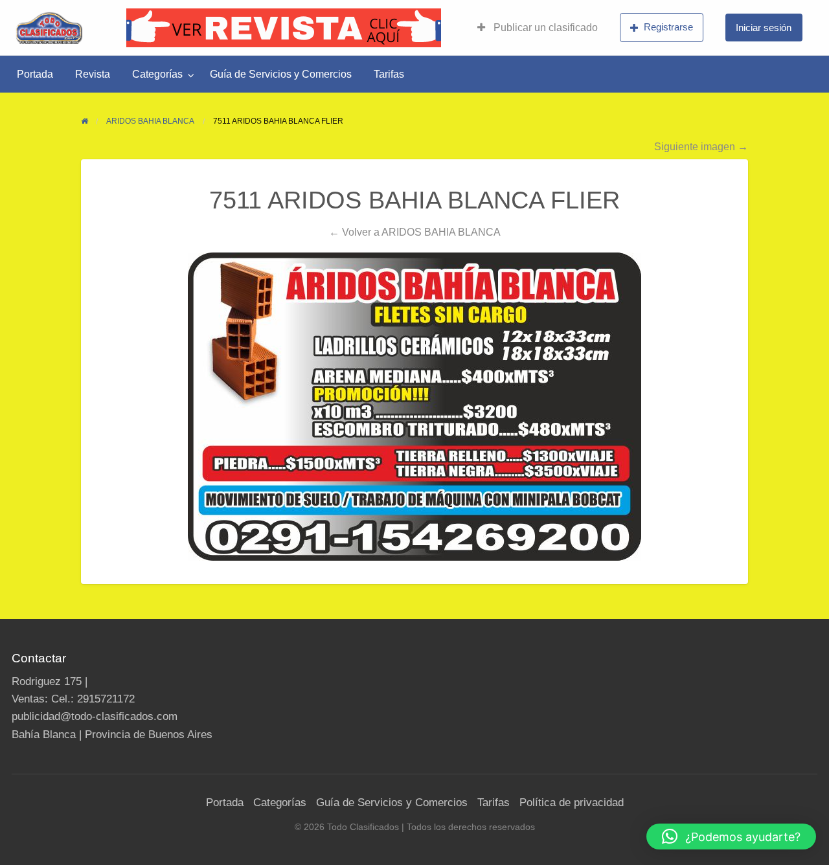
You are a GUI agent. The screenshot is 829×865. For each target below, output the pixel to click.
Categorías (157, 74)
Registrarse (668, 26)
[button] (731, 836)
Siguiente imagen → (701, 146)
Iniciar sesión (763, 27)
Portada (35, 74)
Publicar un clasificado (544, 27)
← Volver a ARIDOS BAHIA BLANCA (415, 232)
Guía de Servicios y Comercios (281, 74)
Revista (92, 74)
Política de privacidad (571, 802)
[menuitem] (537, 28)
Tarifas (389, 74)
